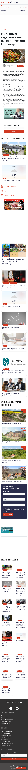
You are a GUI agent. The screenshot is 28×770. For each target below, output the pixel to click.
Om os (2, 715)
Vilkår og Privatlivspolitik (7, 719)
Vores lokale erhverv (5, 733)
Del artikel (20, 65)
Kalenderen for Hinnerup (6, 735)
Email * (4, 497)
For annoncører (4, 717)
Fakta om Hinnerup (5, 737)
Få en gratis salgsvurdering (7, 743)
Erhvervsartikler (4, 739)
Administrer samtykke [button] (6, 723)
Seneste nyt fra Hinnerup (6, 731)
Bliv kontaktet (8, 514)
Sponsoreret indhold (5, 745)
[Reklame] (14, 114)
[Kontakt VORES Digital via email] (17, 708)
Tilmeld (14, 131)
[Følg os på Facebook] (10, 708)
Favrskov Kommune (5, 741)
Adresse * (5, 502)
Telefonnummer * (7, 491)
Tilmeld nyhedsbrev (21, 767)
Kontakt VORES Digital (6, 721)
